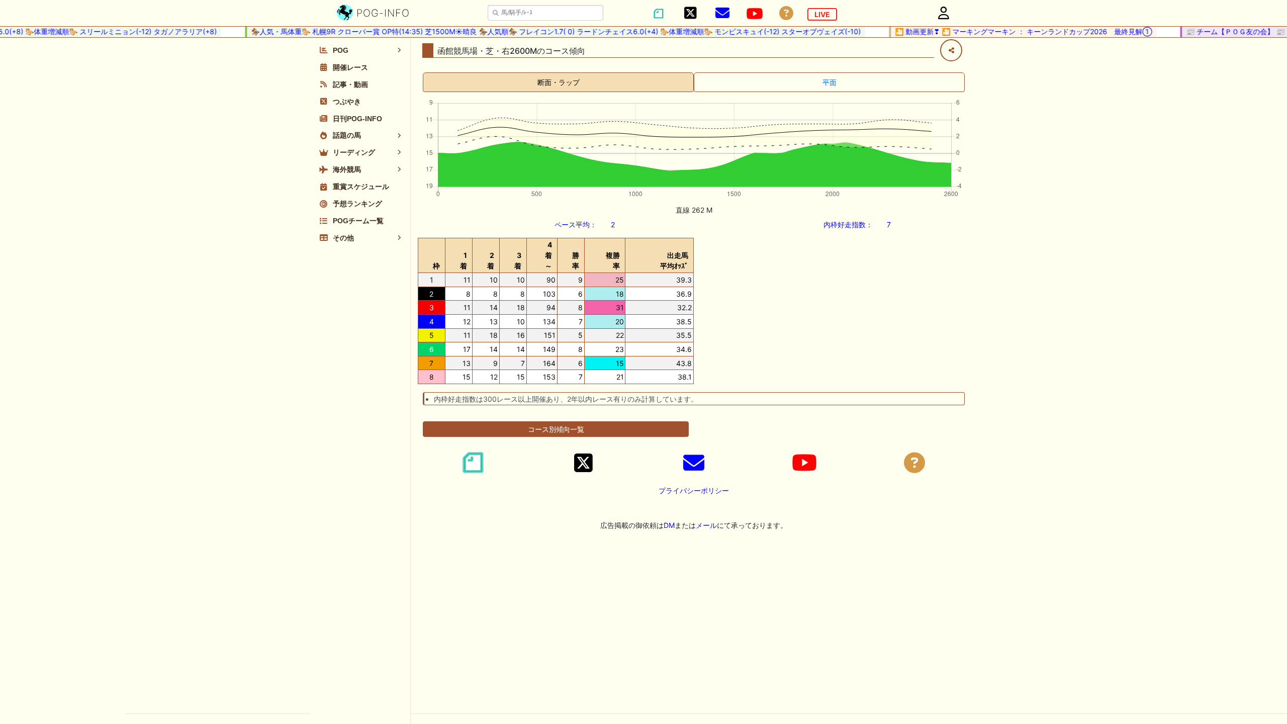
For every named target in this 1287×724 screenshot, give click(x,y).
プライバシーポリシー (694, 490)
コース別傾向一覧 (556, 429)
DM (669, 525)
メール (706, 525)
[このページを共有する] (951, 50)
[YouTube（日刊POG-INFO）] (755, 14)
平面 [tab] (829, 82)
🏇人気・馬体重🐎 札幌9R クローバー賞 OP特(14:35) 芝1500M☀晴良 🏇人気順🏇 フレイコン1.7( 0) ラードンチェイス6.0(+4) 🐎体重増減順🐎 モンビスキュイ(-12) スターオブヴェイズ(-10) (546, 31)
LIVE (822, 14)
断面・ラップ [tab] (558, 82)
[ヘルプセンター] (786, 13)
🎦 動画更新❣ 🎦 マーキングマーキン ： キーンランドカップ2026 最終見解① (1013, 31)
